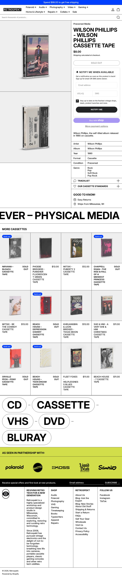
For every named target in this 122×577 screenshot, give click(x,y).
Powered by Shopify (10, 574)
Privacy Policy (82, 531)
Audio (54, 495)
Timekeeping (57, 510)
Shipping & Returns (85, 509)
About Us (80, 495)
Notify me (96, 109)
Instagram (105, 498)
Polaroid (55, 498)
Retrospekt (13, 571)
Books (54, 513)
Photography (57, 501)
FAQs (78, 516)
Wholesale (80, 522)
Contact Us (81, 528)
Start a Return (82, 512)
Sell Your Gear (82, 519)
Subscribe (111, 482)
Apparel (55, 520)
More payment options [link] (96, 126)
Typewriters (57, 517)
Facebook (105, 495)
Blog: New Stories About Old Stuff (84, 505)
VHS (53, 504)
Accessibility (81, 534)
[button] (118, 9)
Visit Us (79, 525)
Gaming (55, 507)
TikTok (103, 501)
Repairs (55, 523)
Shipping (77, 55)
